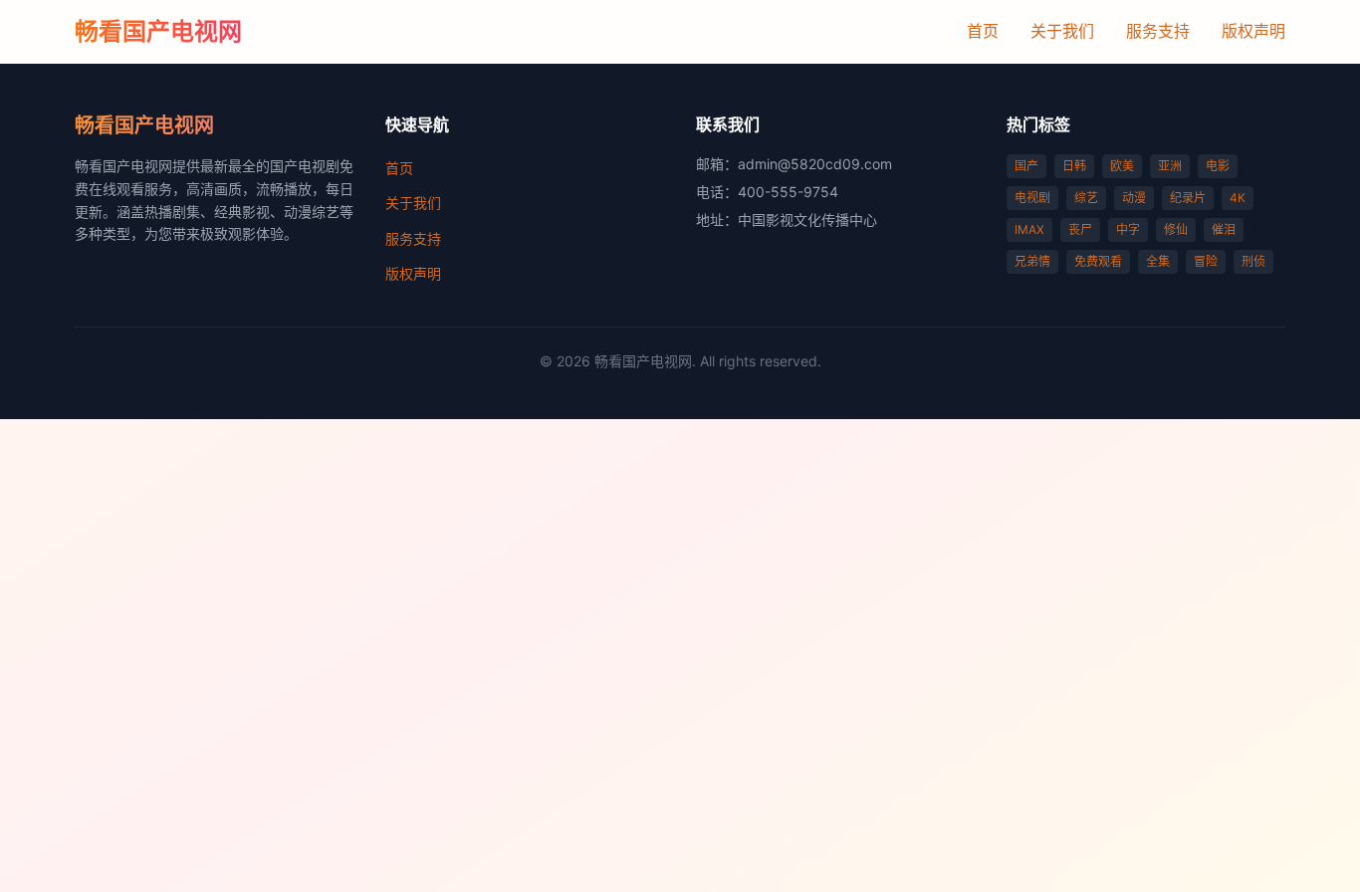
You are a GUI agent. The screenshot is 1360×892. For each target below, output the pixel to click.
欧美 (1122, 165)
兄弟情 (1032, 261)
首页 (983, 31)
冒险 (1206, 261)
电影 (1218, 165)
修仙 (1176, 229)
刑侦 (1253, 261)
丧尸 (1080, 229)
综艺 (1086, 197)
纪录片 (1188, 197)
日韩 (1074, 165)
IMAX (1029, 229)
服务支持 (1158, 31)
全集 (1158, 261)
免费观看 (1098, 261)
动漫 (1134, 197)
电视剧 (1032, 197)
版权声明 (1253, 31)
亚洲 (1170, 165)
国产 (1026, 165)
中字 (1128, 229)
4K (1238, 197)
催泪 (1224, 229)
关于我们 (1062, 31)
